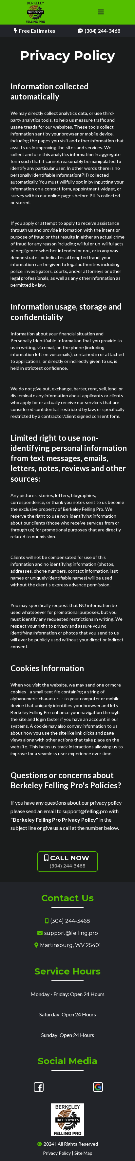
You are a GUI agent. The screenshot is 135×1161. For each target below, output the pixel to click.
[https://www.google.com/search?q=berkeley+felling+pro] (98, 1087)
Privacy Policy (57, 1153)
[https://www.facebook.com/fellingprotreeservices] (39, 1087)
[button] (101, 12)
